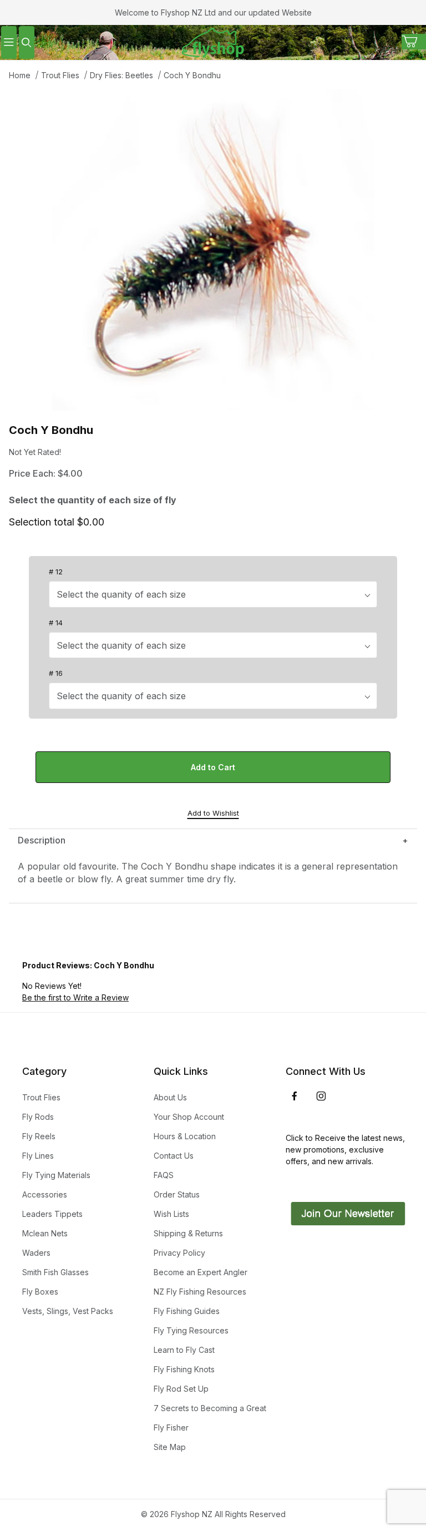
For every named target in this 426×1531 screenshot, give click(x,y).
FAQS (164, 1175)
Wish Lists (171, 1214)
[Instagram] (321, 1096)
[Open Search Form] (26, 42)
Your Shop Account (189, 1116)
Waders (36, 1252)
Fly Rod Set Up (181, 1388)
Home (20, 75)
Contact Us (174, 1155)
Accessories (44, 1194)
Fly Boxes (40, 1291)
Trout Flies (60, 75)
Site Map (170, 1447)
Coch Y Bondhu (192, 75)
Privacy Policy (179, 1252)
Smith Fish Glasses (55, 1272)
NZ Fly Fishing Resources (200, 1291)
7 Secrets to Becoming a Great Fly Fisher (210, 1417)
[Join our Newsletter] (347, 1213)
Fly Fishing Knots (184, 1369)
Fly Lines (38, 1155)
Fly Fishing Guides (187, 1311)
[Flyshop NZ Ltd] (213, 41)
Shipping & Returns (188, 1233)
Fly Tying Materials (56, 1175)
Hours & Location (185, 1136)
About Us (170, 1097)
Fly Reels (38, 1136)
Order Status (177, 1194)
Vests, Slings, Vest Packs (67, 1311)
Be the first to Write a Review (75, 997)
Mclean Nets (45, 1233)
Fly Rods (38, 1116)
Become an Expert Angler (200, 1272)
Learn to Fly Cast (184, 1350)
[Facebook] (294, 1096)
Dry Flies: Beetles (121, 75)
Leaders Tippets (52, 1214)
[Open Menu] (9, 42)
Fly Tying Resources (191, 1330)
